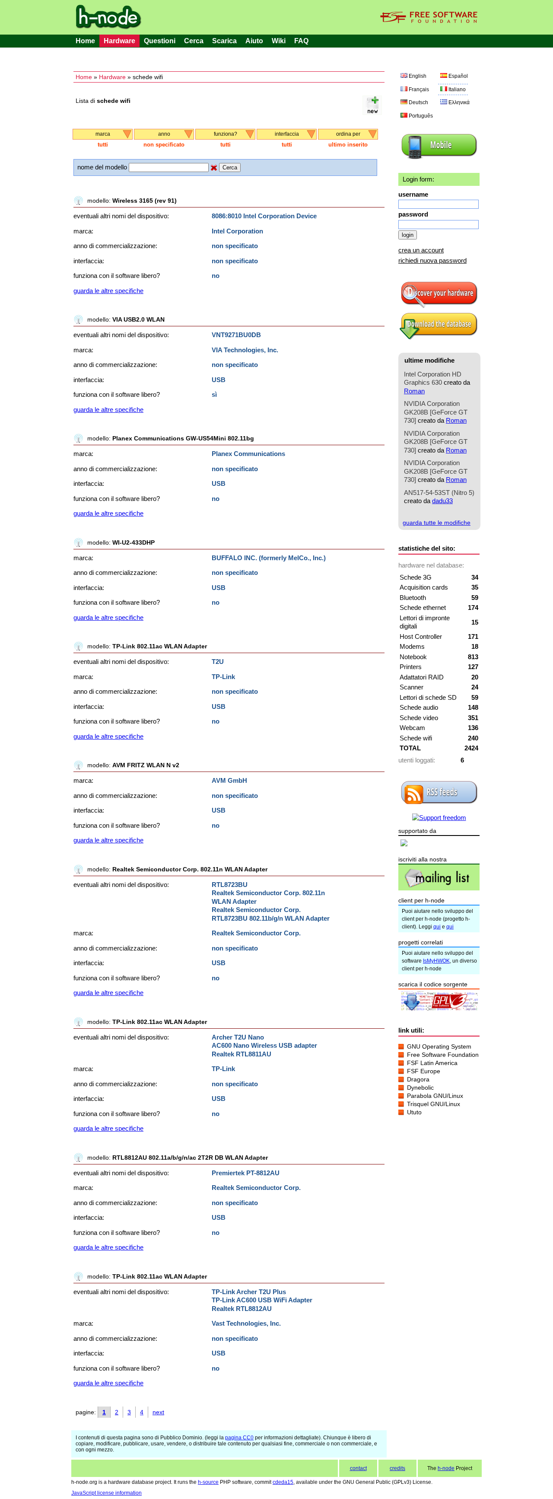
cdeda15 (283, 1482)
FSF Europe (423, 1071)
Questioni (159, 41)
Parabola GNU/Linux (435, 1095)
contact (358, 1468)
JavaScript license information (106, 1493)
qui (437, 927)
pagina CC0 (239, 1438)
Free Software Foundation (443, 1054)
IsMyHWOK (436, 961)
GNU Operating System (439, 1046)
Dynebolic (420, 1087)
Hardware (119, 41)
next (158, 1412)
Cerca (193, 41)
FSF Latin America (432, 1062)
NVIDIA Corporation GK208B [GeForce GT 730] (435, 412)
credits (397, 1468)
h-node (446, 1468)
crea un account (421, 250)
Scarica (224, 41)
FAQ (301, 41)
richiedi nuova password (432, 260)
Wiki (279, 41)
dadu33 (442, 500)
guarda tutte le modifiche (436, 522)
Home (85, 41)
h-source (208, 1482)
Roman (414, 391)
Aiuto (254, 41)
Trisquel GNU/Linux (433, 1103)
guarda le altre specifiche (108, 290)
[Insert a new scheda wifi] (372, 112)
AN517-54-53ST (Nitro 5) (439, 492)
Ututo (414, 1112)
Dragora (418, 1079)
